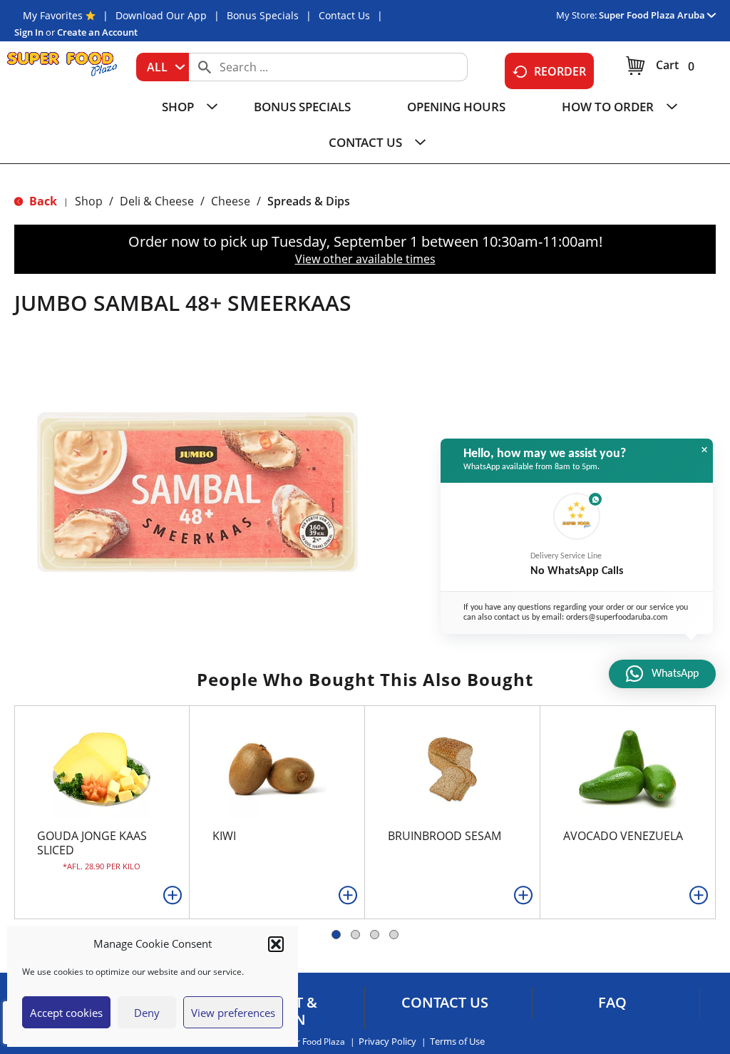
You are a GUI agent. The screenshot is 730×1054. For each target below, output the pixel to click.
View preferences (233, 1013)
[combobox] (162, 67)
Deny (147, 1013)
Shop (89, 201)
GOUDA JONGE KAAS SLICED (92, 843)
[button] (276, 944)
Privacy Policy (387, 1041)
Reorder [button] (560, 71)
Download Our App (161, 15)
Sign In (28, 32)
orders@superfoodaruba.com (617, 617)
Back (41, 201)
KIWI (224, 836)
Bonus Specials (263, 15)
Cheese (230, 201)
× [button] (704, 450)
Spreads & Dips (308, 201)
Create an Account (97, 32)
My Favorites (53, 15)
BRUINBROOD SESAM (444, 836)
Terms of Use (457, 1041)
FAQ (612, 1002)
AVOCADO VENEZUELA (623, 836)
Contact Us (344, 15)
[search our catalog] (204, 67)
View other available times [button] (365, 259)
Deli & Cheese (157, 201)
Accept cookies (66, 1013)
